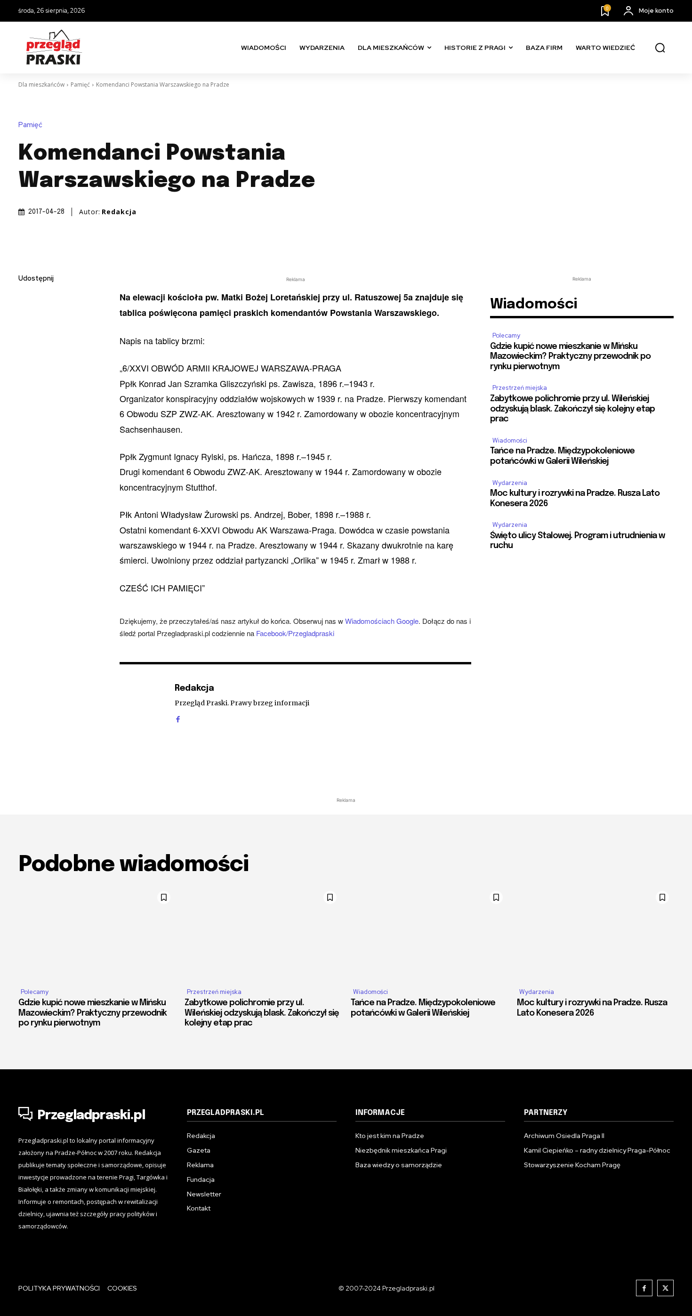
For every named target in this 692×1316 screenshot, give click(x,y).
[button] (660, 48)
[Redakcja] (142, 703)
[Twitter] (27, 323)
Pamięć (80, 85)
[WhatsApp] (27, 389)
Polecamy (506, 335)
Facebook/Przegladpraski (295, 633)
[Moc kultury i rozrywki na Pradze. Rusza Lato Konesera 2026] (595, 933)
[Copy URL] (27, 412)
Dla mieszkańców (41, 85)
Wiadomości (509, 440)
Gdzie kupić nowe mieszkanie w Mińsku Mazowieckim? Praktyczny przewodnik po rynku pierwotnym (570, 356)
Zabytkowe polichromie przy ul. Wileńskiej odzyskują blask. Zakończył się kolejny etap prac (572, 409)
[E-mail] (27, 367)
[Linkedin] (27, 345)
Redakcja (119, 212)
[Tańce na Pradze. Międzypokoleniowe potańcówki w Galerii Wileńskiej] (429, 933)
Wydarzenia (509, 483)
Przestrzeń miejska (519, 388)
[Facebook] (27, 301)
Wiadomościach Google (381, 621)
